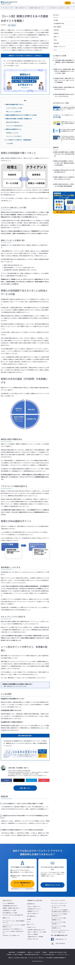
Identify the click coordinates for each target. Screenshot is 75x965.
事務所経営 (56, 30)
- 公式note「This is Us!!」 (33, 939)
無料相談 (68, 3)
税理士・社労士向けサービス (21, 7)
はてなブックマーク (31, 780)
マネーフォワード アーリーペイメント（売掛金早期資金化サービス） (14, 925)
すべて (55, 50)
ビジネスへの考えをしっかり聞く (14, 108)
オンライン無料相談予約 (8, 903)
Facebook (7, 780)
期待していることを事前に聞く (14, 111)
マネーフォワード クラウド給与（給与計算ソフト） (58, 923)
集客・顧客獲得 (57, 27)
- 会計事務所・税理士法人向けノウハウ (36, 929)
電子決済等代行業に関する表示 (32, 954)
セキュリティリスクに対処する (13, 136)
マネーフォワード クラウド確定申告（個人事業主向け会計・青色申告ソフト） (61, 910)
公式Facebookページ (61, 939)
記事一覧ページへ (25, 788)
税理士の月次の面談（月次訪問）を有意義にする (19, 119)
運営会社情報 (12, 952)
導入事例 (29, 919)
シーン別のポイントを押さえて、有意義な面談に (18, 140)
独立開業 (56, 20)
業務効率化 (56, 33)
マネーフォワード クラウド (8, 7)
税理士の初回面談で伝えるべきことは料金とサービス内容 (21, 115)
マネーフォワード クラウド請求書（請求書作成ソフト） (59, 914)
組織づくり (56, 36)
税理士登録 (56, 43)
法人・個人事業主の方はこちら (59, 935)
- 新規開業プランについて (33, 911)
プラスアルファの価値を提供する (14, 125)
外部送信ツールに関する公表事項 (14, 954)
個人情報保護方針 (21, 952)
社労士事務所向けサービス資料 (10, 912)
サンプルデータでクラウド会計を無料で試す (13, 915)
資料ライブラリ (30, 924)
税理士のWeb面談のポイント (13, 129)
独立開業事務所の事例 (59, 23)
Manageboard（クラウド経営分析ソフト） (13, 929)
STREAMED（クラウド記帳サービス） (11, 935)
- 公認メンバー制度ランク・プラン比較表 (36, 932)
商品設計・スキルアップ (59, 46)
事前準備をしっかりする (12, 133)
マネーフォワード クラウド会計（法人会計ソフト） (58, 906)
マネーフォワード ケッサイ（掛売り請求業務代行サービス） (13, 921)
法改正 (55, 40)
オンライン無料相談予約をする (22, 884)
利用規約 (44, 952)
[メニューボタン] (73, 3)
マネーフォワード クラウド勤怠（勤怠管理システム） (58, 927)
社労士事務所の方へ (31, 916)
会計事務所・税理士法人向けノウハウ (36, 7)
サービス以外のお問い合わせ (48, 954)
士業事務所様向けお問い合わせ (10, 905)
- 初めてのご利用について (33, 913)
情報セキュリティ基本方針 (34, 952)
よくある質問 (9, 143)
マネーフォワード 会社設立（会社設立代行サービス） (13, 932)
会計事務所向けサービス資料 (9, 910)
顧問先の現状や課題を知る (12, 122)
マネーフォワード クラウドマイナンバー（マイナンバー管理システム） (60, 931)
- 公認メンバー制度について (33, 906)
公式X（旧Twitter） (60, 943)
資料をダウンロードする (52, 885)
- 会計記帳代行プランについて (34, 909)
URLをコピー (43, 780)
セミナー (29, 922)
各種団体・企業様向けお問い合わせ (11, 908)
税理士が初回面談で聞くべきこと (15, 104)
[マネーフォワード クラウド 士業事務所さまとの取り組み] (9, 3)
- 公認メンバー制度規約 (32, 934)
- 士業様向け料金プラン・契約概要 (35, 936)
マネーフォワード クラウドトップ (59, 903)
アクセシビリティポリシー (63, 954)
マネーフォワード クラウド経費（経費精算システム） (58, 918)
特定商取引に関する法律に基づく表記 (57, 952)
